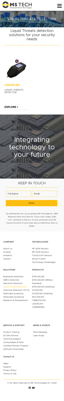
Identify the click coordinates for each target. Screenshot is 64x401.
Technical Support (12, 339)
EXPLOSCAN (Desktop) (43, 287)
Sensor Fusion (39, 259)
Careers (7, 259)
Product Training (11, 332)
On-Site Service (10, 336)
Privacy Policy (9, 370)
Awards (7, 252)
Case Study (38, 336)
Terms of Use (9, 374)
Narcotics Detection (13, 283)
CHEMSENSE (38, 307)
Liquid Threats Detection (15, 287)
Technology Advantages (43, 262)
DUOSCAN (37, 290)
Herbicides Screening (13, 297)
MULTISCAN (38, 297)
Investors (7, 256)
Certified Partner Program (15, 346)
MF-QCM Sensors (40, 252)
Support (7, 367)
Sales (5, 364)
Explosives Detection (13, 277)
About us (7, 249)
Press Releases (40, 332)
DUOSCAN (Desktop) (42, 294)
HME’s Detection (11, 280)
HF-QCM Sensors (40, 249)
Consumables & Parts (13, 342)
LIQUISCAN (37, 304)
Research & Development (15, 300)
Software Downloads (13, 349)
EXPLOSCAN (38, 277)
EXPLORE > (11, 107)
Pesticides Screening (13, 294)
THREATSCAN (39, 300)
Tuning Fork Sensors (42, 256)
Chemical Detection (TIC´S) (16, 290)
